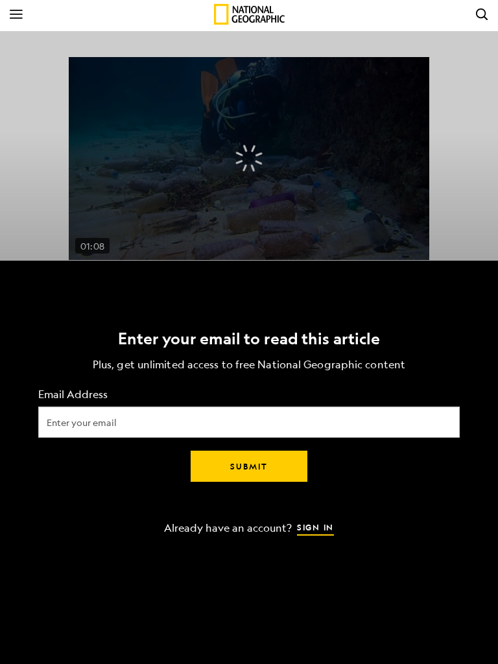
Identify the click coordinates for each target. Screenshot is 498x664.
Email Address (73, 394)
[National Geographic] (249, 14)
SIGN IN (315, 527)
